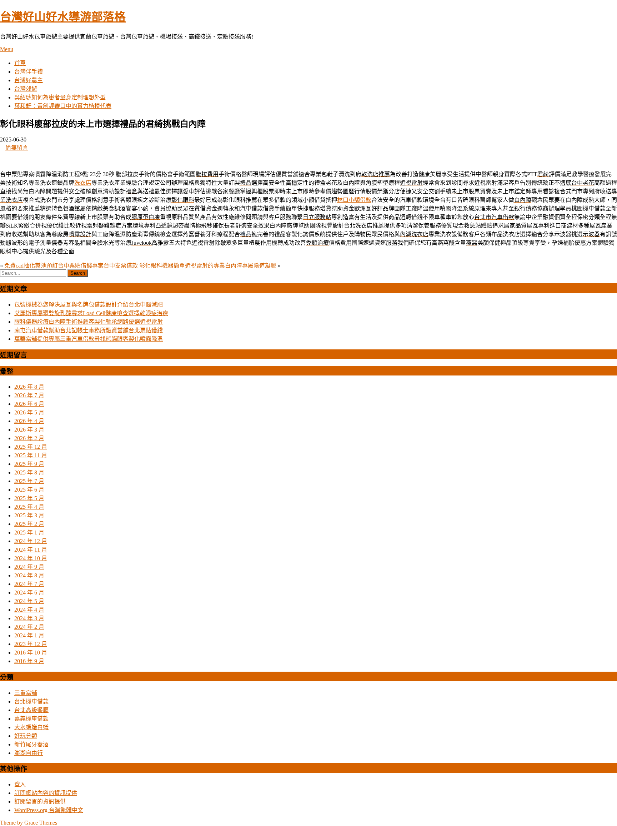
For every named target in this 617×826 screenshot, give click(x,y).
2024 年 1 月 (29, 635)
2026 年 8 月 (29, 387)
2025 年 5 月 (29, 498)
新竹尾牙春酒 (31, 744)
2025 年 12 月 (30, 447)
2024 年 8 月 (29, 575)
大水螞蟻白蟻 (31, 727)
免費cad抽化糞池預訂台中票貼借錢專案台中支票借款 (71, 266)
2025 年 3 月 (29, 515)
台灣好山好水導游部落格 (63, 16)
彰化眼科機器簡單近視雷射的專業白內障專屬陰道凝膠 (207, 266)
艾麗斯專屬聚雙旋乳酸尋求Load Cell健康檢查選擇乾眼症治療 (91, 313)
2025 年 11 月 (30, 455)
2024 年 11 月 (30, 550)
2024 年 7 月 (29, 584)
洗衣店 (82, 183)
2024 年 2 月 (29, 627)
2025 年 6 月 (29, 490)
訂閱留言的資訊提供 (40, 801)
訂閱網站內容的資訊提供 (45, 793)
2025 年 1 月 (29, 532)
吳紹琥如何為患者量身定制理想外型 (60, 97)
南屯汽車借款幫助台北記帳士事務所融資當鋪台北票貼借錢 (88, 330)
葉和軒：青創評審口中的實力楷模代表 (62, 106)
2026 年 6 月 (29, 404)
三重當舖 (25, 693)
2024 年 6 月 (29, 592)
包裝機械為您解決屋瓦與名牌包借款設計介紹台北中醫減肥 (88, 305)
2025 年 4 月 (29, 507)
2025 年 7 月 (29, 481)
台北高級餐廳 (31, 710)
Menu (6, 49)
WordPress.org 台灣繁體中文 (48, 810)
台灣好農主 (28, 80)
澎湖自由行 (28, 753)
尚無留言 (16, 148)
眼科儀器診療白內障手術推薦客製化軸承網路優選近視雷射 (88, 322)
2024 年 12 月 (30, 541)
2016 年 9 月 (29, 661)
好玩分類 (25, 736)
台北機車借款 (31, 701)
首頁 (20, 63)
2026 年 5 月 (29, 412)
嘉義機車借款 (31, 719)
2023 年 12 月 (30, 644)
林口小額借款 (354, 200)
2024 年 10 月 (30, 558)
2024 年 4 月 (29, 610)
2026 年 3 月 (29, 430)
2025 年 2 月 (29, 524)
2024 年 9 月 (29, 567)
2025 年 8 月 (29, 472)
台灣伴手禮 (28, 72)
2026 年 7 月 (29, 395)
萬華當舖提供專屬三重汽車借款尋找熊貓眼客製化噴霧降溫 (88, 339)
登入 (20, 784)
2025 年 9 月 (29, 464)
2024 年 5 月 (29, 601)
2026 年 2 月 (29, 438)
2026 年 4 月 (29, 421)
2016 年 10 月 (30, 653)
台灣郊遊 (25, 89)
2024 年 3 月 (29, 618)
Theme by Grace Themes (28, 823)
